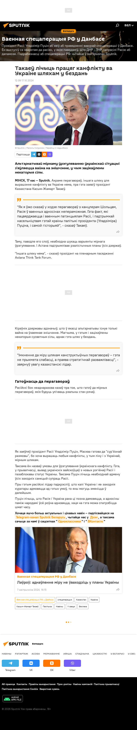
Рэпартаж (21, 653)
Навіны (59, 606)
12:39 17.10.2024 (24, 80)
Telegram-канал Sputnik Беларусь (40, 517)
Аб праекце (8, 684)
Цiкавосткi (100, 653)
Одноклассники (69, 521)
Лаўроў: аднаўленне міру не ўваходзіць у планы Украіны (68, 582)
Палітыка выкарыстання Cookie (20, 689)
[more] (117, 231)
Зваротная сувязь (49, 689)
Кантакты (22, 684)
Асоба (36, 653)
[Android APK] (13, 699)
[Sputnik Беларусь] (17, 28)
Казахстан (81, 599)
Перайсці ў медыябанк (57, 148)
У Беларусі (117, 653)
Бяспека (83, 606)
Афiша (67, 653)
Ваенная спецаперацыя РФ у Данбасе (46, 576)
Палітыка (47, 606)
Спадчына (82, 653)
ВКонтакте (95, 521)
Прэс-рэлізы (64, 684)
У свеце (71, 606)
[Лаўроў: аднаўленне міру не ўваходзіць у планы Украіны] (68, 550)
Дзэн (93, 517)
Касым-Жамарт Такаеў (28, 606)
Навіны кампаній (82, 684)
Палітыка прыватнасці (106, 684)
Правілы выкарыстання (42, 684)
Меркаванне (51, 653)
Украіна (94, 599)
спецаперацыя (65, 599)
